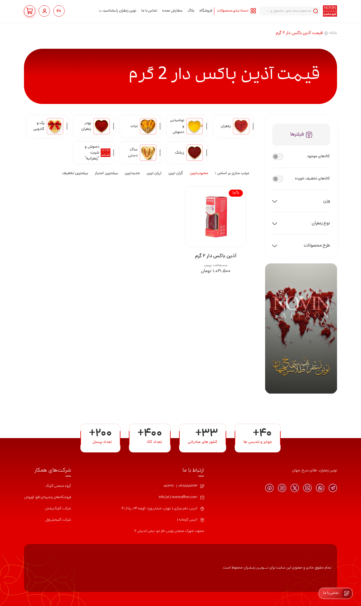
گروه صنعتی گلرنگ (58, 486)
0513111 (169, 486)
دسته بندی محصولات (232, 11)
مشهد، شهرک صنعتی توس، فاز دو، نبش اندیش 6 (169, 531)
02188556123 (187, 486)
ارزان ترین (154, 173)
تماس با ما (149, 11)
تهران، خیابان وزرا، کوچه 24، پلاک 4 (146, 508)
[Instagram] (282, 488)
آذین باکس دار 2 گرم (215, 256)
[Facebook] (269, 488)
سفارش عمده (172, 11)
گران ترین (175, 173)
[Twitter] (294, 488)
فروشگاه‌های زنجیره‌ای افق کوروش (47, 497)
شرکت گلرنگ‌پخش (58, 508)
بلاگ (191, 11)
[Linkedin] (307, 488)
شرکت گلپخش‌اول (58, 520)
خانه (333, 33)
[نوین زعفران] (330, 11)
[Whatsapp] (320, 488)
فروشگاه (205, 11)
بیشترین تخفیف (75, 173)
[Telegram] (333, 488)
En (59, 11)
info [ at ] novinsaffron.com (178, 497)
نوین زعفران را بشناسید (120, 11)
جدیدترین (132, 173)
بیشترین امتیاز (106, 173)
